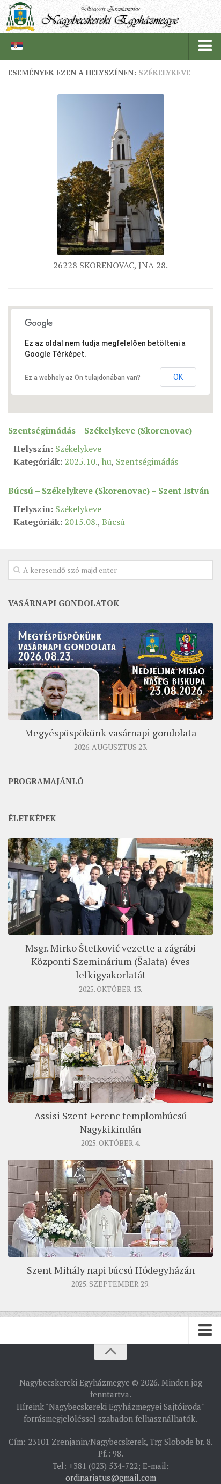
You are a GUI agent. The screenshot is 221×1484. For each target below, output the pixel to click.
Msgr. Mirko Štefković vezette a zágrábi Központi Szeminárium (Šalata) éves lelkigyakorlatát (110, 961)
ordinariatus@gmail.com (110, 1477)
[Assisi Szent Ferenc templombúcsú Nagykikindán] (110, 1054)
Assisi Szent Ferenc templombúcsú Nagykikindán (110, 1122)
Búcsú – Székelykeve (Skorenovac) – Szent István (108, 490)
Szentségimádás (147, 461)
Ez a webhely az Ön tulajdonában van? (83, 377)
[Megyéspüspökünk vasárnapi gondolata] (110, 671)
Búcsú (113, 522)
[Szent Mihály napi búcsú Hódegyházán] (110, 1208)
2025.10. (81, 461)
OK (178, 377)
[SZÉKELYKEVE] (110, 252)
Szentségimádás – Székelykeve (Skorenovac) (100, 430)
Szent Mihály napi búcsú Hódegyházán (111, 1269)
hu (107, 461)
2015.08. (81, 522)
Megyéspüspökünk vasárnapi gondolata (110, 732)
